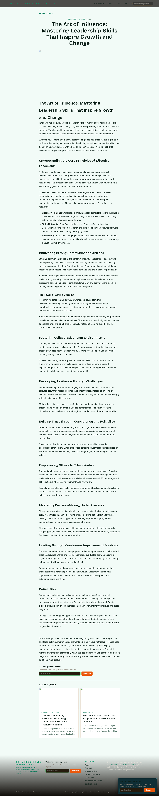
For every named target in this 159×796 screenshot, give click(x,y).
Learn (110, 3)
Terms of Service (92, 774)
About (87, 765)
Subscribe (87, 673)
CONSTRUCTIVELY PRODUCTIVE (31, 3)
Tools (119, 3)
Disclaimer (89, 777)
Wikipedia (114, 765)
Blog (127, 3)
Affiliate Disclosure (93, 781)
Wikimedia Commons (129, 765)
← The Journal (46, 13)
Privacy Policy (91, 771)
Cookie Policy (91, 784)
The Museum (98, 3)
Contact (88, 768)
